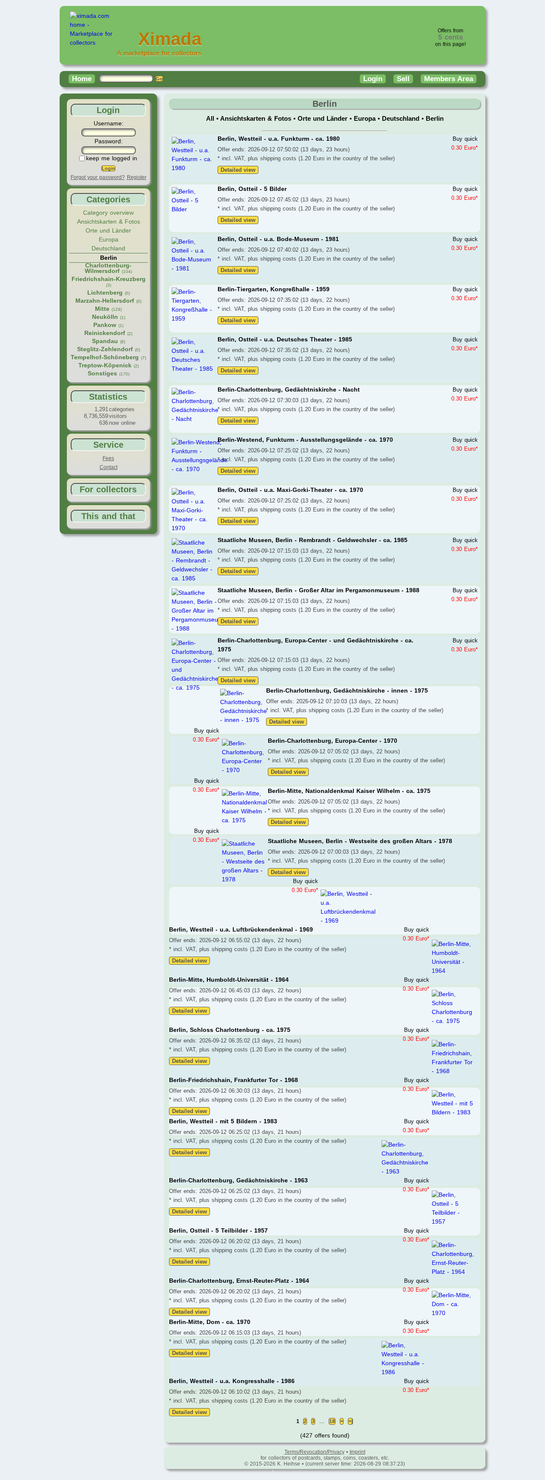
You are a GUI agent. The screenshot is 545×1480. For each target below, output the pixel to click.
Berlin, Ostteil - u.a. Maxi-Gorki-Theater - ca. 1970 (290, 489)
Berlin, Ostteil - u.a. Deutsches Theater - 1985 (285, 339)
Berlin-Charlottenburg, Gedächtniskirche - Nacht (289, 389)
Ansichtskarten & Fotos (108, 221)
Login (372, 79)
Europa (108, 239)
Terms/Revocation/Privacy (314, 1452)
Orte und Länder (108, 230)
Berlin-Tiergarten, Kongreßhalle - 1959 (274, 289)
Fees (108, 458)
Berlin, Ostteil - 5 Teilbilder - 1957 (218, 1230)
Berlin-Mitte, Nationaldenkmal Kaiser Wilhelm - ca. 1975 (349, 790)
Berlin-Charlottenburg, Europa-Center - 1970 (332, 740)
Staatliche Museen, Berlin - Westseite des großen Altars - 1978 (360, 841)
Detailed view (238, 170)
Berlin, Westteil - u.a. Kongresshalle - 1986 (232, 1381)
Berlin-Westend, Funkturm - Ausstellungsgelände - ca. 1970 (305, 439)
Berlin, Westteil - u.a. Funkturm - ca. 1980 (279, 138)
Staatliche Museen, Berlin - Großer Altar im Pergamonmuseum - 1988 (318, 590)
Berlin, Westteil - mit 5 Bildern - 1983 (223, 1121)
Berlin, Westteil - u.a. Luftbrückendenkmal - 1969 (241, 929)
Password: (109, 141)
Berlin (435, 118)
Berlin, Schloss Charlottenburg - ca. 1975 (229, 1029)
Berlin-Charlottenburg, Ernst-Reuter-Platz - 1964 (239, 1280)
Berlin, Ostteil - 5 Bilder (252, 188)
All (211, 118)
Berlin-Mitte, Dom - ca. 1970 (209, 1321)
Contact (109, 467)
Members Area (448, 79)
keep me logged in (111, 158)
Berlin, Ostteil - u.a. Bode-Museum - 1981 (278, 239)
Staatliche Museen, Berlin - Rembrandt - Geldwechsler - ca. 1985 (312, 540)
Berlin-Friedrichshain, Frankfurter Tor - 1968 (233, 1080)
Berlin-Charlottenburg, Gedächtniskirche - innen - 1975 (347, 690)
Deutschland (108, 248)
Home (82, 79)
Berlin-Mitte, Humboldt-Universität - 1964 (229, 979)
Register (136, 177)
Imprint (357, 1452)
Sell (403, 79)
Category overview (108, 212)
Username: (108, 123)
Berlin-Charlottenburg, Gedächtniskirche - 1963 (238, 1180)
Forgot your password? (98, 177)
